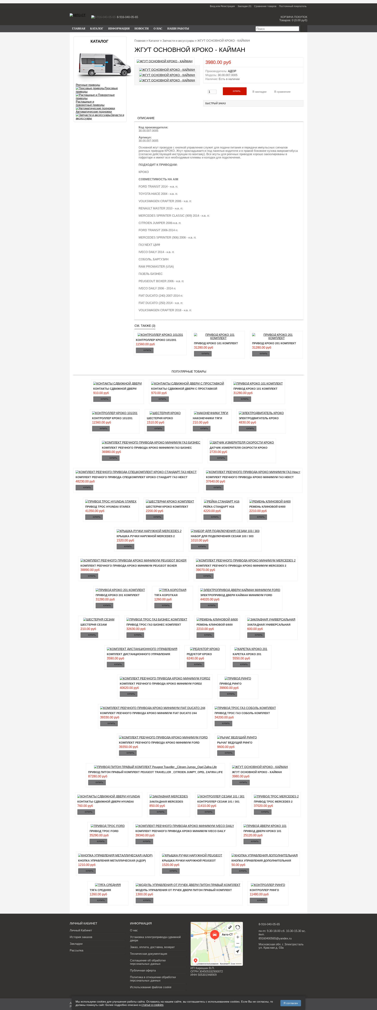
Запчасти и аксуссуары (178, 40)
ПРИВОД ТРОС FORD (104, 831)
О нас (158, 28)
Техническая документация (148, 953)
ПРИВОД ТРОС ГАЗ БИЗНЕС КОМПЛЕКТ (153, 624)
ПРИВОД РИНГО (231, 683)
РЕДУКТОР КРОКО (199, 654)
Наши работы (178, 28)
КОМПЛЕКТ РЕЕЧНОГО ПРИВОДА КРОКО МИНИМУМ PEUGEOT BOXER (129, 565)
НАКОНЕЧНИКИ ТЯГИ (207, 418)
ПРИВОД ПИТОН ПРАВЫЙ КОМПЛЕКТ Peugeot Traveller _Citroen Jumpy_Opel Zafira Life (155, 772)
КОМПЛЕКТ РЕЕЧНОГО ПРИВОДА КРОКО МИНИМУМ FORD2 (161, 683)
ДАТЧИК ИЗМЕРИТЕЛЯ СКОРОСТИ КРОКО (238, 447)
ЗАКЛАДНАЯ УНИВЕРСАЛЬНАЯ (268, 624)
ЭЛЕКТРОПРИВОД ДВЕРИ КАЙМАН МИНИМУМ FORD (236, 595)
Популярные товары (189, 371)
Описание (146, 118)
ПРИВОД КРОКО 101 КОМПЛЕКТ (216, 343)
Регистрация (228, 6)
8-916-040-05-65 (269, 924)
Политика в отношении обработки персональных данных (153, 978)
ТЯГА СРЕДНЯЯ (100, 890)
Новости (142, 28)
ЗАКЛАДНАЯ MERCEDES (166, 801)
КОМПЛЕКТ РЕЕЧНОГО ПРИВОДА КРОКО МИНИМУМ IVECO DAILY (180, 831)
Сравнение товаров (265, 6)
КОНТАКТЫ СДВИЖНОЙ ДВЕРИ (114, 388)
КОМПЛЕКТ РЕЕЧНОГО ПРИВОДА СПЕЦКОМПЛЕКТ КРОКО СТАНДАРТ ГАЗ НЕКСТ (132, 477)
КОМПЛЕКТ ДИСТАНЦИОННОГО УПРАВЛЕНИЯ (138, 654)
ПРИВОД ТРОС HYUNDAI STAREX (107, 506)
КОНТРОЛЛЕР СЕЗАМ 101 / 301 (218, 801)
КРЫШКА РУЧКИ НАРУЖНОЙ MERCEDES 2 (146, 536)
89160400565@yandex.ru (275, 938)
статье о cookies (152, 1004)
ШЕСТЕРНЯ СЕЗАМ (94, 624)
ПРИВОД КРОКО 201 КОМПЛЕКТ (274, 343)
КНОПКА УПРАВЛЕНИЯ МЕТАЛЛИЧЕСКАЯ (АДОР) (112, 860)
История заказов (81, 937)
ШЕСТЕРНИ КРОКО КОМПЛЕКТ (167, 506)
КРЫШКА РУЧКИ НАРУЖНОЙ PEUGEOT (189, 860)
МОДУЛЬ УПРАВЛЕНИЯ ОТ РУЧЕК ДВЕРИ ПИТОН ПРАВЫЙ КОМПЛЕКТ (184, 890)
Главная (140, 40)
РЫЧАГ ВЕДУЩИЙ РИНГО (234, 742)
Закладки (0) (244, 6)
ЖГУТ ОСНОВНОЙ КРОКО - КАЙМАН (257, 772)
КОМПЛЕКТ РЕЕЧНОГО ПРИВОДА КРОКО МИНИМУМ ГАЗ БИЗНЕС (147, 447)
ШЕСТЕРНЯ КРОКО (160, 418)
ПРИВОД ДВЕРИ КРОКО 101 (262, 831)
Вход (212, 6)
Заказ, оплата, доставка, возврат (152, 947)
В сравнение (282, 91)
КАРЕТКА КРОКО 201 (247, 654)
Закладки (76, 943)
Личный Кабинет (81, 930)
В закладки (259, 91)
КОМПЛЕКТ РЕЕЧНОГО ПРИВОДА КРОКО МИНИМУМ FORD (159, 742)
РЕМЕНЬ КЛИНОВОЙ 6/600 (215, 624)
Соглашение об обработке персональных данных (148, 962)
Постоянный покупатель (293, 6)
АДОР (232, 71)
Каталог (154, 40)
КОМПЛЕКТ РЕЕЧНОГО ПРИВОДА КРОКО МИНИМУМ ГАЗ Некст (250, 477)
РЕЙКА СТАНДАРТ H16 (218, 506)
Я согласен (291, 1003)
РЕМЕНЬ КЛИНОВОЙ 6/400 (267, 506)
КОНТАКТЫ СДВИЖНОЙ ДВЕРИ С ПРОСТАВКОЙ (184, 388)
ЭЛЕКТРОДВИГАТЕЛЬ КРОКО (259, 418)
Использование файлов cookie (150, 987)
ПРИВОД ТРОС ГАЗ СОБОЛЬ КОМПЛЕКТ (242, 713)
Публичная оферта (143, 970)
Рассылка (76, 950)
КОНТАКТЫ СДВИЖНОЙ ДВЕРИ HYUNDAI (105, 801)
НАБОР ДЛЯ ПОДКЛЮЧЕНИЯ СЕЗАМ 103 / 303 (222, 536)
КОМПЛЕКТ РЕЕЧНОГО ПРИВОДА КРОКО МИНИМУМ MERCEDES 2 (241, 565)
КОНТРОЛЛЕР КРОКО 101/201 (156, 340)
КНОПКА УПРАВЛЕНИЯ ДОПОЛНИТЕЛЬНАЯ (261, 860)
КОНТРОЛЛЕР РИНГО (264, 890)
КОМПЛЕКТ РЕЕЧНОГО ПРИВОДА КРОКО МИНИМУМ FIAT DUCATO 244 (148, 713)
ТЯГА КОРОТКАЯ (166, 595)
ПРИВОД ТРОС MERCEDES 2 (273, 801)
